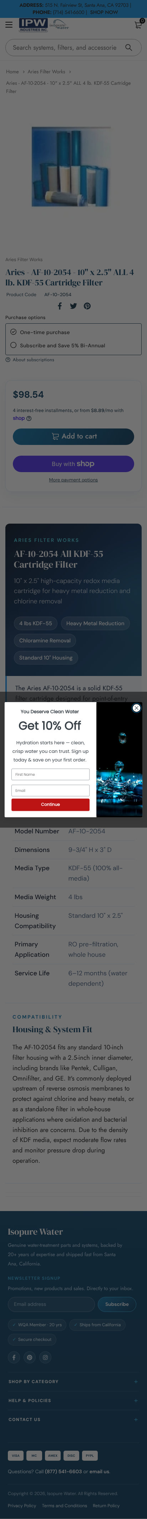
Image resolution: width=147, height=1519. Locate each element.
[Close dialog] (136, 708)
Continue (50, 804)
